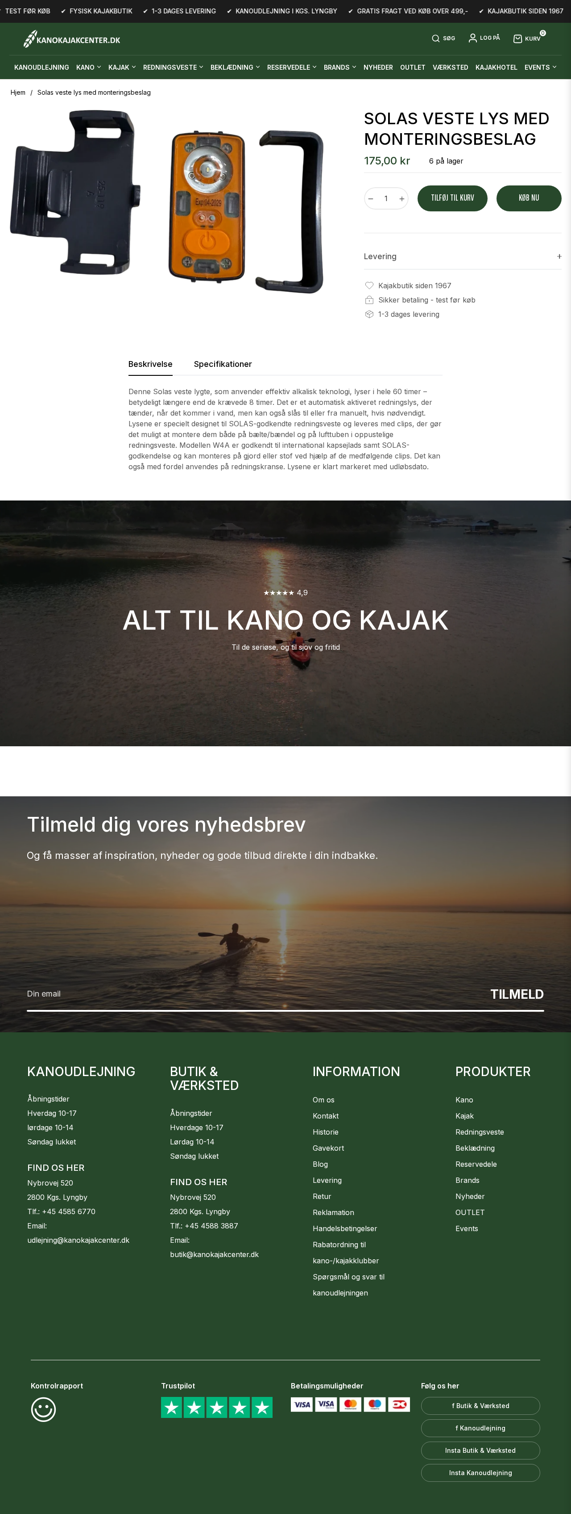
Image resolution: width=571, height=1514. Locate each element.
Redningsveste (479, 1131)
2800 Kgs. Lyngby (57, 1197)
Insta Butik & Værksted (480, 1450)
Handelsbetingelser (345, 1228)
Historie (326, 1131)
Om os (324, 1099)
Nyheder (470, 1196)
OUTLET (470, 1212)
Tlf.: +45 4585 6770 (61, 1211)
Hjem (18, 92)
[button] (443, 39)
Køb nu (529, 198)
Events (466, 1228)
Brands (467, 1180)
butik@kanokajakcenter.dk (214, 1254)
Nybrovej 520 (50, 1182)
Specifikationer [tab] (223, 364)
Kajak (464, 1115)
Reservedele (476, 1164)
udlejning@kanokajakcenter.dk (78, 1240)
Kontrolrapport (57, 1385)
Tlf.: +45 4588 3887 (204, 1225)
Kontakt (326, 1115)
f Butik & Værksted (480, 1405)
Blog (320, 1164)
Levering (327, 1180)
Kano (464, 1099)
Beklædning (475, 1148)
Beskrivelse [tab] (150, 364)
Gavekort (328, 1148)
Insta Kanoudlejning (480, 1472)
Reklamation (333, 1212)
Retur (322, 1196)
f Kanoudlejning (480, 1428)
